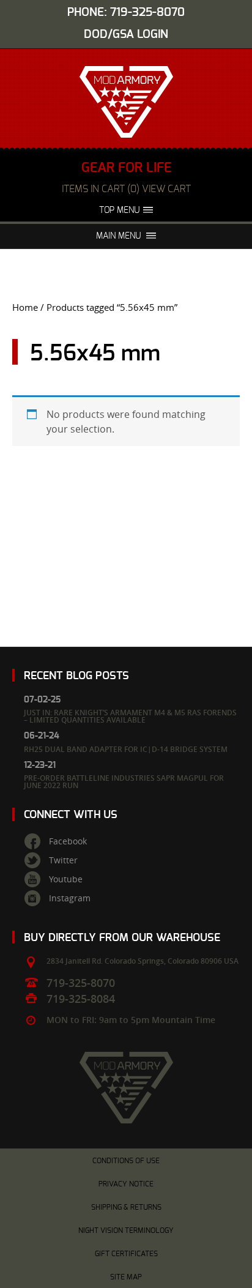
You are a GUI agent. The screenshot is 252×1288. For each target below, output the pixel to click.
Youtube (66, 879)
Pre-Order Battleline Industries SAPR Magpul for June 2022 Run (124, 782)
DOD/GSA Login (126, 34)
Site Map (126, 1277)
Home (25, 307)
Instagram (70, 898)
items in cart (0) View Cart (126, 189)
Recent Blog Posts (76, 676)
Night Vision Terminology (126, 1230)
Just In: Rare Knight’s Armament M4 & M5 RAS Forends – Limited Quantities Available (130, 716)
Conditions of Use (126, 1160)
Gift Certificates (126, 1253)
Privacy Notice (126, 1184)
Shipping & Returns (126, 1207)
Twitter (63, 860)
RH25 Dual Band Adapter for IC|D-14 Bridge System (126, 749)
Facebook (68, 841)
